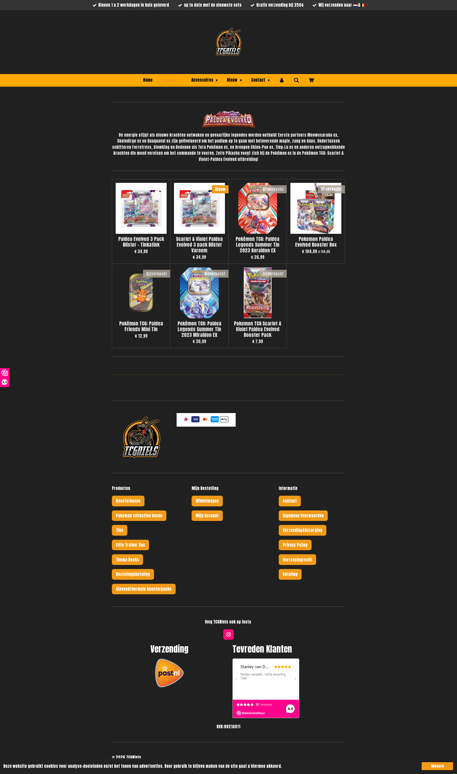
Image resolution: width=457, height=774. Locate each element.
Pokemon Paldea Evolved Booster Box (316, 242)
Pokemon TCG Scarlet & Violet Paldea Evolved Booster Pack (257, 329)
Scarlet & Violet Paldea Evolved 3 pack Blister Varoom (199, 244)
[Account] (282, 80)
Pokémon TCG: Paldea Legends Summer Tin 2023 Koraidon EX (257, 244)
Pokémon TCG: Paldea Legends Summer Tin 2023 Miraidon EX (199, 329)
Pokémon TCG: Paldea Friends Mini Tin (141, 326)
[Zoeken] (296, 80)
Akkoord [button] (437, 766)
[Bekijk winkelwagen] (311, 80)
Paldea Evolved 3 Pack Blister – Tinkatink (141, 242)
